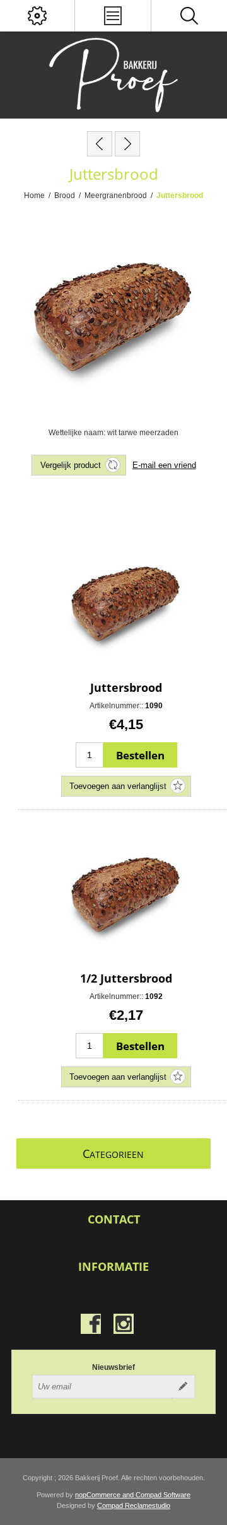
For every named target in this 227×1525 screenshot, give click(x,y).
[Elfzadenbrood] (99, 143)
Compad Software (163, 1495)
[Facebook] (91, 1324)
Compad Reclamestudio (133, 1505)
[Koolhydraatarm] (127, 143)
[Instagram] (124, 1324)
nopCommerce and (105, 1495)
